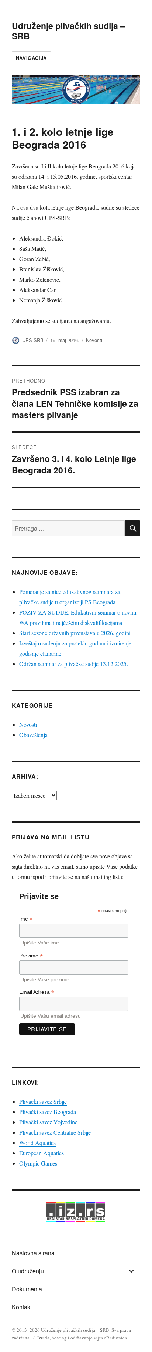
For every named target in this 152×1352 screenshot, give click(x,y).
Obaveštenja (33, 735)
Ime (25, 918)
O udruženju (28, 1271)
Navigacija (31, 57)
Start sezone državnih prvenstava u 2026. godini (75, 633)
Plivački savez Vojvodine (48, 1122)
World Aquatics (37, 1142)
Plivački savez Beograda (47, 1112)
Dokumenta (27, 1289)
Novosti (94, 340)
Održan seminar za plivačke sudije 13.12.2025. (73, 664)
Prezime (31, 955)
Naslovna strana (33, 1253)
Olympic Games (38, 1163)
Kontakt (22, 1307)
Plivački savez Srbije (43, 1101)
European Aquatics (41, 1153)
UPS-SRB (33, 340)
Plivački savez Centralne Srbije (55, 1132)
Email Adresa (36, 992)
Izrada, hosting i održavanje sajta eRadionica (82, 1337)
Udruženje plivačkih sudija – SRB (68, 30)
